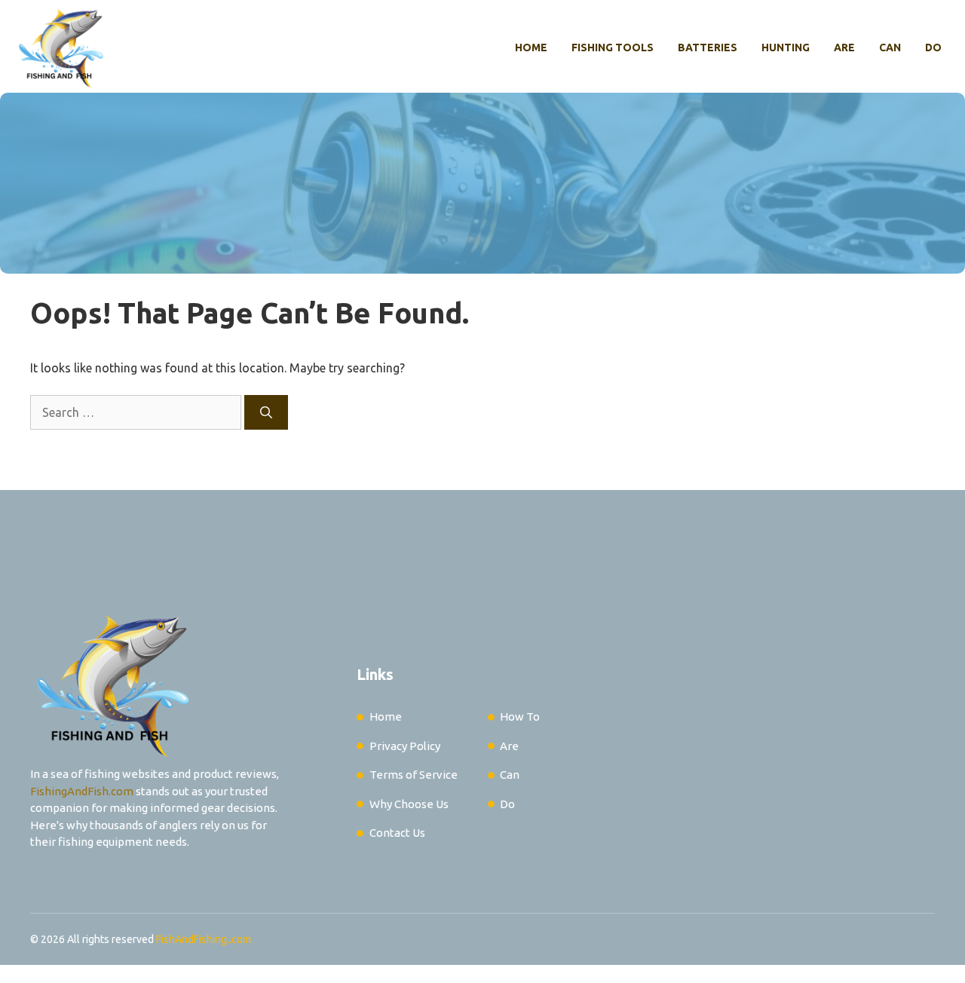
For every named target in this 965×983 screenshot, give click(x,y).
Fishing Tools (612, 47)
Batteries (707, 47)
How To (520, 716)
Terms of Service (413, 774)
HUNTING (785, 47)
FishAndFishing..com (203, 939)
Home (531, 47)
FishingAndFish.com (81, 791)
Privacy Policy (404, 746)
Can (890, 47)
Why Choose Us (409, 804)
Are (844, 47)
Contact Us (397, 832)
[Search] (266, 412)
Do (933, 47)
